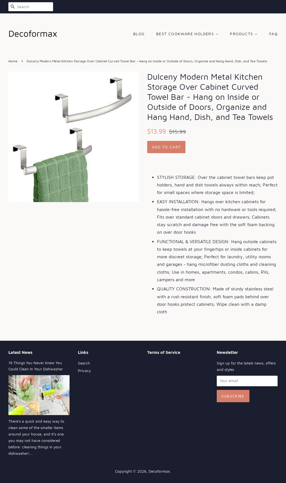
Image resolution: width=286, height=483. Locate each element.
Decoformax (159, 471)
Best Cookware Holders (186, 33)
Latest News (20, 352)
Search (84, 363)
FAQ (273, 33)
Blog (139, 33)
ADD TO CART (166, 147)
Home (13, 61)
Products (242, 33)
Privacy (84, 370)
